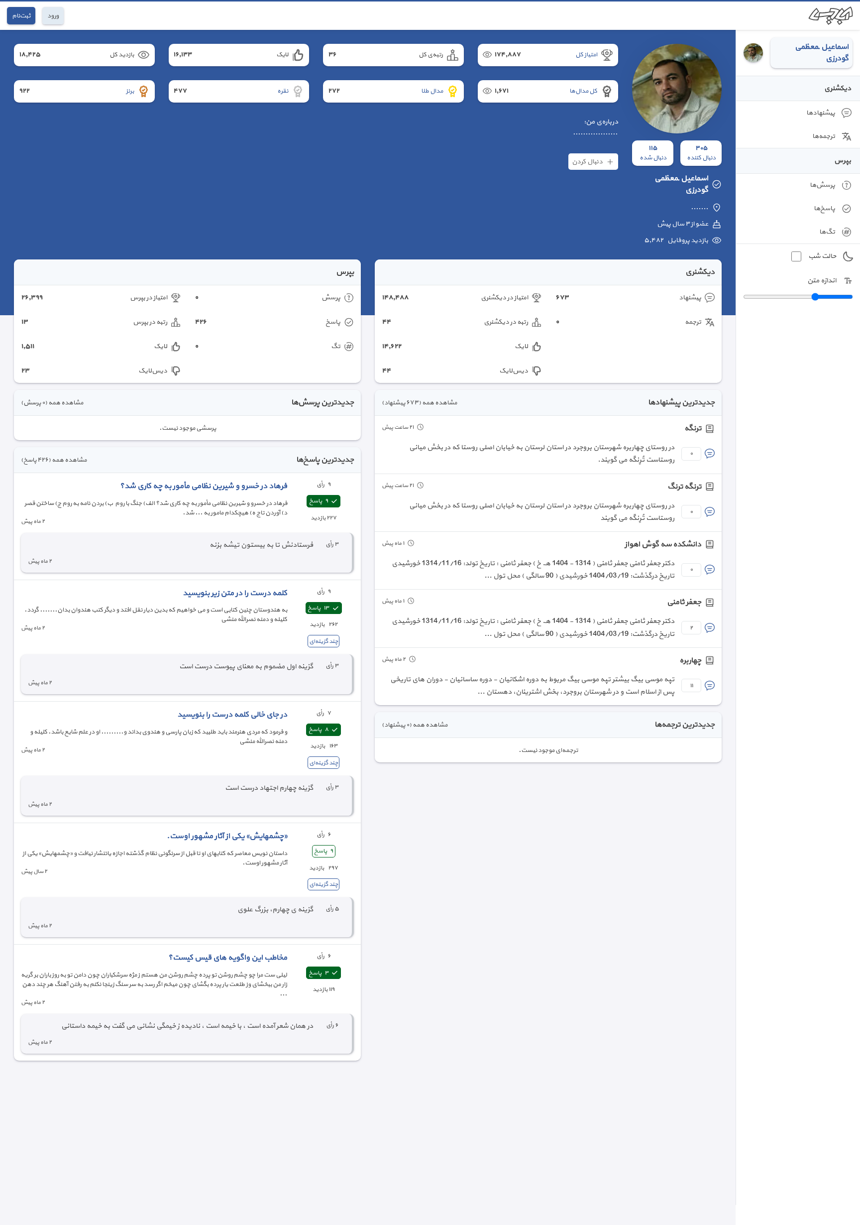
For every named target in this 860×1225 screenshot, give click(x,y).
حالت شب (822, 256)
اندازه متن (821, 280)
